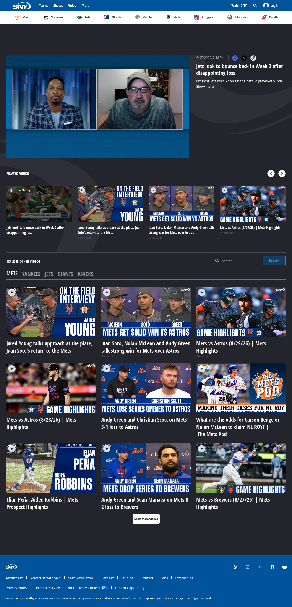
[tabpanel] (146, 405)
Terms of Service (47, 587)
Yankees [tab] (31, 273)
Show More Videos (146, 518)
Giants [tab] (65, 273)
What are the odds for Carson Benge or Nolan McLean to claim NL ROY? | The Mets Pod (237, 427)
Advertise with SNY (45, 578)
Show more (205, 86)
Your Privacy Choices (83, 587)
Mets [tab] (12, 273)
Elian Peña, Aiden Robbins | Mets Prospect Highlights (42, 503)
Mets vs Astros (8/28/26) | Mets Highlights (41, 423)
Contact (147, 578)
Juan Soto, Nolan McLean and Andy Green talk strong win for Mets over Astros (145, 346)
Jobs (164, 578)
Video (72, 5)
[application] (97, 106)
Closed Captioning (129, 587)
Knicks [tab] (85, 273)
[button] (271, 5)
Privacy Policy (16, 587)
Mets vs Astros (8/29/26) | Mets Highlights (231, 346)
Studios (127, 578)
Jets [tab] (49, 273)
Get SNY (107, 578)
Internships (184, 578)
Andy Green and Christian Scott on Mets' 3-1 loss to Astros (144, 423)
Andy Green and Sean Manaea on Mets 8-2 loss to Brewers (145, 503)
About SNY (14, 578)
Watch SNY (239, 5)
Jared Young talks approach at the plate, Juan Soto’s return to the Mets (49, 346)
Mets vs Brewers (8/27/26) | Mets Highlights (233, 503)
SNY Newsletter (80, 578)
